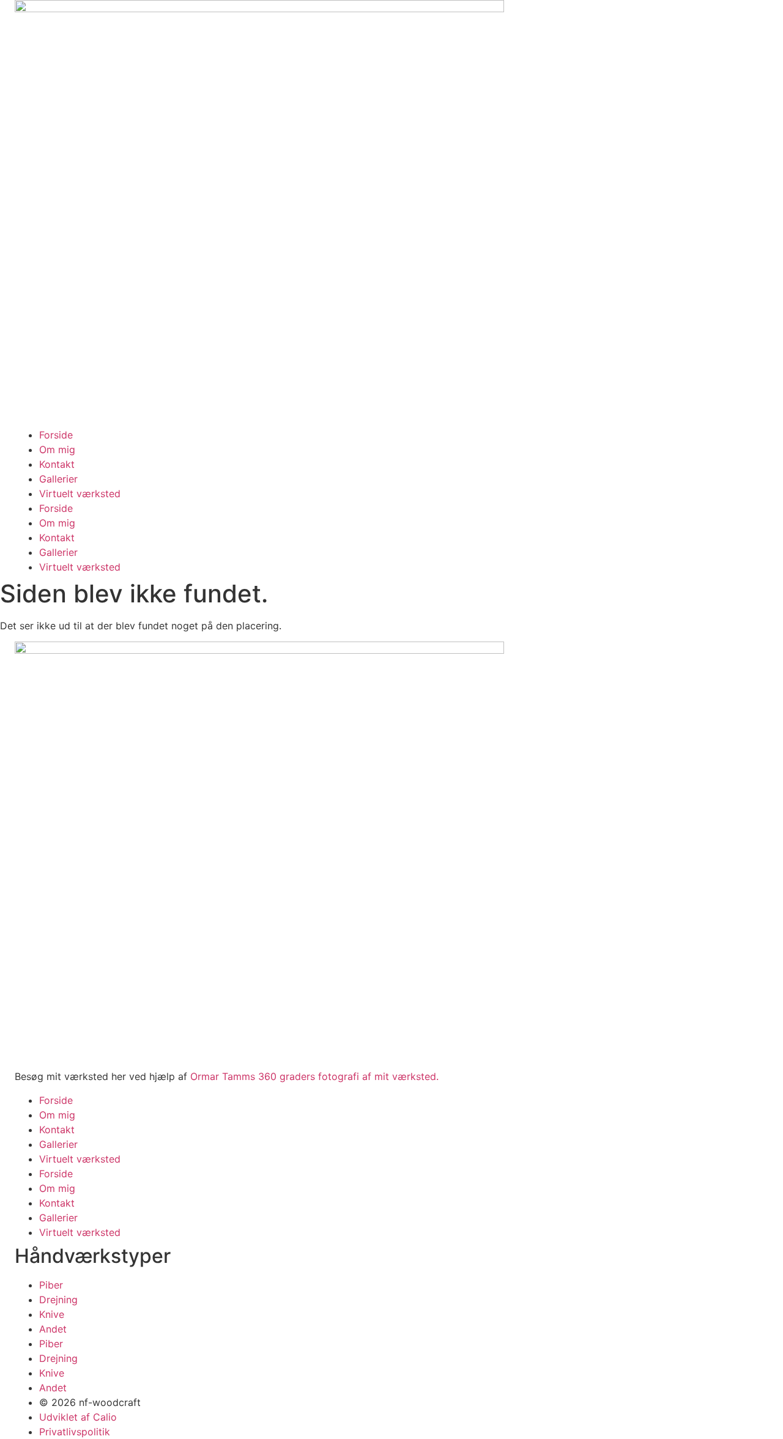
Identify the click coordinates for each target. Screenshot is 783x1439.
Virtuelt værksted (80, 493)
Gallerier (58, 479)
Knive (51, 1314)
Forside (56, 435)
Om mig (57, 449)
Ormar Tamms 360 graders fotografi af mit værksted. (314, 1076)
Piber (51, 1285)
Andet (53, 1329)
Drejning (58, 1299)
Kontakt (57, 464)
